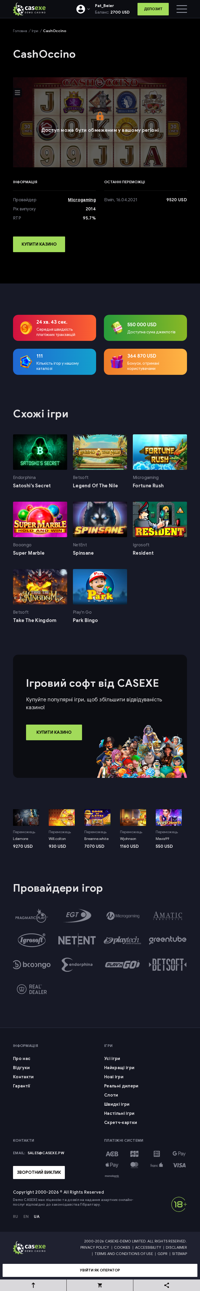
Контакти (23, 1077)
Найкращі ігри (119, 1067)
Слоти (111, 1095)
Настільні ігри (119, 1113)
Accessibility (148, 1247)
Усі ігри (112, 1058)
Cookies (122, 1247)
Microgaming (82, 200)
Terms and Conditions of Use (124, 1254)
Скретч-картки (120, 1122)
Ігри (35, 31)
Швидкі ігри (117, 1104)
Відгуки (21, 1067)
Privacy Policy (94, 1247)
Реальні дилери (121, 1086)
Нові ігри (113, 1077)
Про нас (21, 1058)
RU (15, 1217)
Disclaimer (176, 1247)
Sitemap (179, 1254)
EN (26, 1217)
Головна (20, 31)
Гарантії (21, 1086)
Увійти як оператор (100, 1270)
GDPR (162, 1254)
